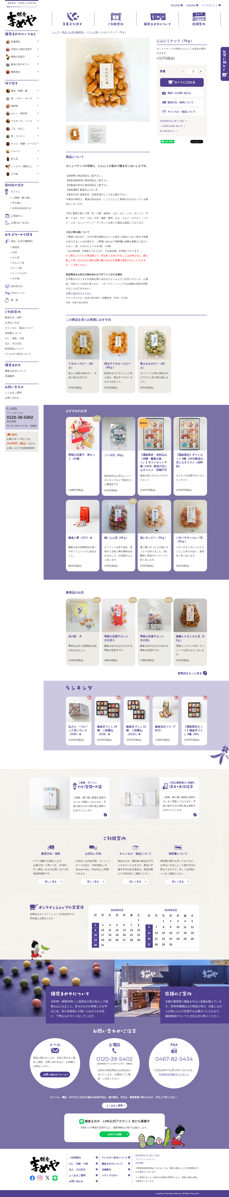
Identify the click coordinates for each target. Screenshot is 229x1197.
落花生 (15, 247)
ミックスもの (19, 273)
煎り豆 (14, 158)
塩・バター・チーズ (21, 98)
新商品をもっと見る (190, 673)
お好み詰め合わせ (21, 208)
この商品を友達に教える (171, 126)
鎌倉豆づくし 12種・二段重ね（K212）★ (136, 730)
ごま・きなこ (18, 128)
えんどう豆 (18, 262)
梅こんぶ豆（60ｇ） (116, 537)
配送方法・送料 (13, 317)
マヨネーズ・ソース (21, 121)
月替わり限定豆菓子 (21, 49)
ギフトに (15, 191)
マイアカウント (210, 5)
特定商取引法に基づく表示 (147, 1155)
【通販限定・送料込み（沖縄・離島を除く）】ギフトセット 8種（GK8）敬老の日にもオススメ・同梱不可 (153, 462)
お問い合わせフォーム (55, 1074)
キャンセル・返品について (182, 111)
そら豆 (15, 257)
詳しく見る (51, 881)
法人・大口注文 (13, 343)
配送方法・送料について (180, 102)
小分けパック (18, 293)
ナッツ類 (93, 32)
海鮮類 (14, 106)
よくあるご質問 (13, 392)
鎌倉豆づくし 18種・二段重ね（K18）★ (107, 730)
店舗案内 (9, 376)
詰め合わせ (17, 286)
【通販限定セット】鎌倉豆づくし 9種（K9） (193, 730)
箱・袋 (14, 299)
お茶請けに (17, 215)
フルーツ (15, 151)
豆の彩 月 (75, 636)
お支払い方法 (12, 322)
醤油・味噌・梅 (19, 90)
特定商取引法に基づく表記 (172, 121)
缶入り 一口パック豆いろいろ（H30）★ (77, 730)
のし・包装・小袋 (14, 338)
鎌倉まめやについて (15, 370)
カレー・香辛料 (19, 113)
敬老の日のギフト (20, 64)
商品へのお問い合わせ (179, 93)
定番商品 (15, 41)
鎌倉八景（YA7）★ (80, 537)
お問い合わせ (12, 397)
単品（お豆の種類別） (73, 32)
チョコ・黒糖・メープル (24, 143)
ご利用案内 (75, 1157)
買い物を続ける (167, 131)
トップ (55, 32)
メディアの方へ (110, 1175)
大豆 (14, 252)
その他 (14, 173)
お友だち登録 (114, 1134)
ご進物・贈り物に (21, 197)
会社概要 (139, 1163)
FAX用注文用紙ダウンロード (174, 1074)
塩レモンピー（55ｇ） (153, 537)
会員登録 (190, 5)
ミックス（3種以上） (22, 166)
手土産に (17, 203)
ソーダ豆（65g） (114, 455)
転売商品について (14, 348)
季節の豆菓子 (18, 56)
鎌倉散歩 (15, 71)
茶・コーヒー (18, 136)
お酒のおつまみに (20, 222)
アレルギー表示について (18, 354)
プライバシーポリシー (145, 1159)
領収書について (13, 333)
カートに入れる (184, 82)
